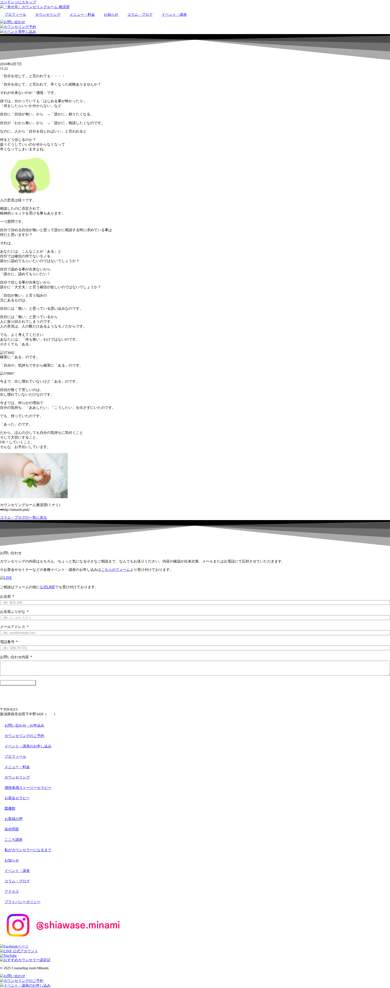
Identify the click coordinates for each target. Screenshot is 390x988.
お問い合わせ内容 (14, 657)
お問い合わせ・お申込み (24, 725)
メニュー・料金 (82, 14)
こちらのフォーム (115, 570)
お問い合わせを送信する (18, 682)
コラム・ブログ (140, 14)
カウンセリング (47, 14)
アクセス (12, 891)
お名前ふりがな (12, 612)
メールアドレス (12, 627)
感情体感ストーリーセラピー (28, 788)
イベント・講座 (174, 14)
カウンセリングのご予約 (24, 736)
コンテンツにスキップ (18, 2)
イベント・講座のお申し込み (28, 746)
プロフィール (15, 14)
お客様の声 (14, 819)
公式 (43, 587)
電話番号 (7, 642)
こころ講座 (14, 840)
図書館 (10, 808)
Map (50, 714)
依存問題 (12, 829)
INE (52, 587)
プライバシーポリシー (23, 902)
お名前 (5, 596)
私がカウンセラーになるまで (28, 850)
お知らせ (111, 14)
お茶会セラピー (17, 798)
